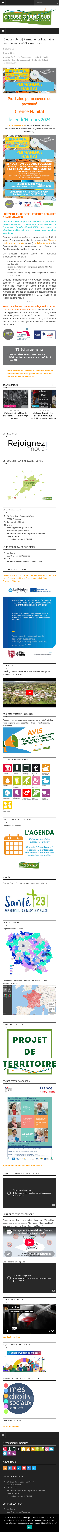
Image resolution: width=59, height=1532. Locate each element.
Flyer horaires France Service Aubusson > (22, 1165)
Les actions (16, 60)
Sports (35, 406)
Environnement (27, 57)
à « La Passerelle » (16, 126)
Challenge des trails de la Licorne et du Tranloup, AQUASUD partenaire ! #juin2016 (43, 415)
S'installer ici (36, 60)
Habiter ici (44, 57)
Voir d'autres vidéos (11, 1337)
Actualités (9, 57)
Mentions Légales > (12, 1426)
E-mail (9, 525)
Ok (29, 1527)
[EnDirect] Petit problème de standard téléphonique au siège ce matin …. (15, 415)
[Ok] (55, 1523)
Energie (17, 57)
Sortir (15, 63)
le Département (42, 243)
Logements (26, 60)
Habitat (37, 57)
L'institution (7, 60)
